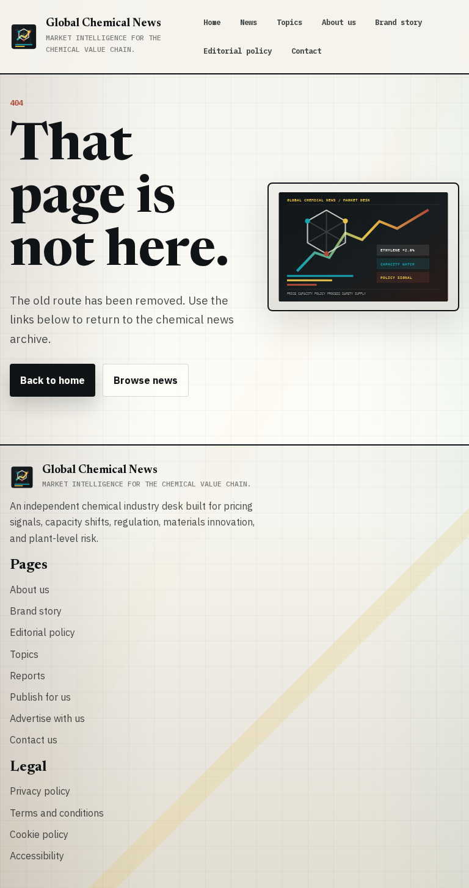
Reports (27, 676)
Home (211, 22)
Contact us (33, 740)
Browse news (146, 380)
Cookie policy (39, 834)
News (248, 22)
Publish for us (40, 697)
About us (339, 22)
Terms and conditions (57, 813)
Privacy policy (40, 791)
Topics (289, 22)
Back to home (52, 380)
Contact (306, 51)
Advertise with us (47, 718)
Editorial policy (237, 51)
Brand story (398, 22)
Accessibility (37, 856)
